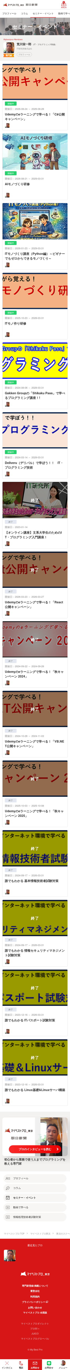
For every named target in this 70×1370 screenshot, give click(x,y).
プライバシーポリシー (33, 1302)
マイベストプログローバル (35, 1338)
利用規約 (35, 1296)
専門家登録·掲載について (35, 1285)
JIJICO (35, 1333)
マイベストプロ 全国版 (35, 1312)
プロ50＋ (35, 1328)
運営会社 (35, 1291)
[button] (21, 1364)
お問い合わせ (35, 1307)
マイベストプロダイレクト (35, 1323)
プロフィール (24, 54)
